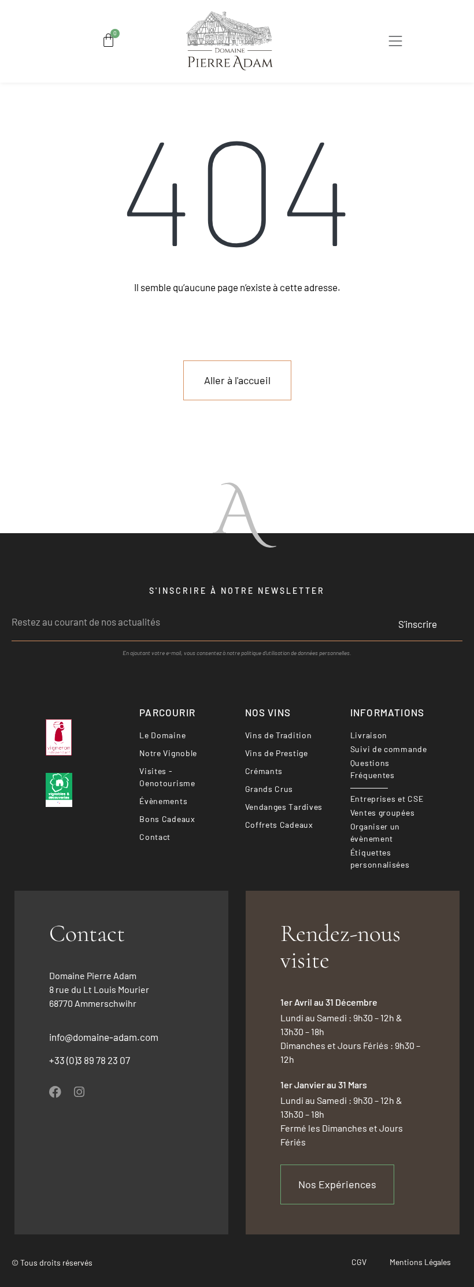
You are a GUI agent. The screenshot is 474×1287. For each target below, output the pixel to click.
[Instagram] (79, 1092)
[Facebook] (55, 1092)
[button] (396, 43)
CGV (358, 1262)
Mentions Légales (420, 1262)
